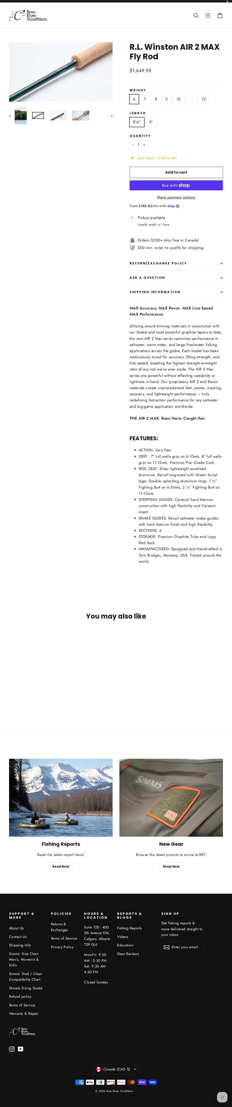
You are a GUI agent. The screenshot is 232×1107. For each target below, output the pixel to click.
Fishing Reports (129, 928)
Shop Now (171, 866)
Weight (138, 90)
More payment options (176, 197)
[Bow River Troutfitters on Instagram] (11, 1049)
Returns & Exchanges (59, 926)
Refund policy (20, 996)
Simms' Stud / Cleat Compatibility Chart (25, 976)
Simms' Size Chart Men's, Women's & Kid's (24, 959)
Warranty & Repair (24, 1013)
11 (191, 99)
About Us (16, 928)
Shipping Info (20, 945)
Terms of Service (22, 1005)
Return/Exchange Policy (158, 263)
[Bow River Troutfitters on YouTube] (20, 1049)
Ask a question (147, 278)
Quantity (140, 136)
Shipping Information (155, 292)
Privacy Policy (62, 947)
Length (138, 113)
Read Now (60, 866)
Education (125, 945)
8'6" (137, 122)
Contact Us (18, 936)
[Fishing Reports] (61, 798)
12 (204, 99)
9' (151, 122)
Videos (122, 936)
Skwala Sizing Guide (25, 988)
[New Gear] (171, 798)
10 (178, 99)
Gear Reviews (128, 953)
